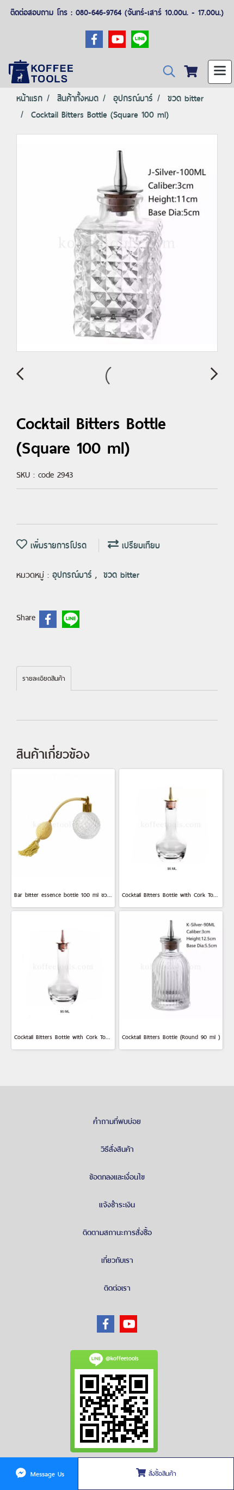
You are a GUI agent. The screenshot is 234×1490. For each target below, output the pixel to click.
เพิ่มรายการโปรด (57, 545)
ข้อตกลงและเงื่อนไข (117, 1177)
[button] (165, 71)
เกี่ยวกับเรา (117, 1260)
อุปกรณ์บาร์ (73, 575)
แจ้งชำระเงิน (117, 1205)
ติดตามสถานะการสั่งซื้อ (117, 1232)
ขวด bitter (121, 575)
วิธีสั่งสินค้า (117, 1149)
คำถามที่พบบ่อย (117, 1121)
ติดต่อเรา (117, 1288)
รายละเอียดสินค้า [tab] (43, 678)
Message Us (46, 1473)
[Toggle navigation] (220, 72)
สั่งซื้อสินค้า (161, 1473)
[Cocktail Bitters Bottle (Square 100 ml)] (117, 243)
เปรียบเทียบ (139, 545)
